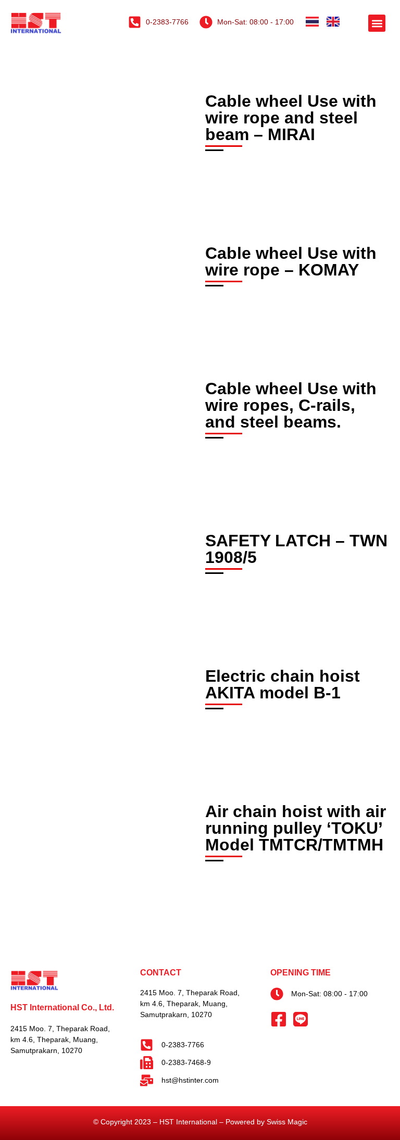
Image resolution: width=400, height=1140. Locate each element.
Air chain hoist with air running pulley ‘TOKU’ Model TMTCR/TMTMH (295, 828)
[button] (376, 23)
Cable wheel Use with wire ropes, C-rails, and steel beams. (291, 405)
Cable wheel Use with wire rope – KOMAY (291, 261)
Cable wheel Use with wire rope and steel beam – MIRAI (291, 118)
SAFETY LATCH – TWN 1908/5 (296, 549)
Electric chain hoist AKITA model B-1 (282, 684)
